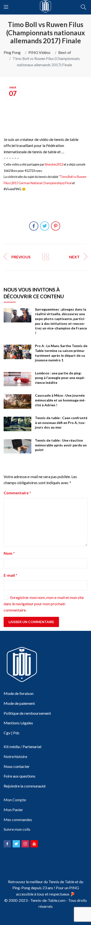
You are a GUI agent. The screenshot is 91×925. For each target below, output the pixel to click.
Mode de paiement (19, 703)
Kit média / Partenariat (22, 746)
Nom (9, 553)
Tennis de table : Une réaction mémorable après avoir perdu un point (61, 445)
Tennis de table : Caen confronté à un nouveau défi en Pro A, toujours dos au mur (61, 422)
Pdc (16, 732)
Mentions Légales (18, 723)
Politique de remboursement (27, 713)
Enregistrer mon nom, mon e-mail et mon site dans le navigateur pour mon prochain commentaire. (44, 603)
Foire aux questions (19, 776)
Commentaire (17, 492)
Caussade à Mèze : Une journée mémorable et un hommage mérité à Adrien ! (60, 400)
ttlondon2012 (54, 164)
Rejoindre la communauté (25, 786)
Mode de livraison (18, 693)
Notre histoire (15, 756)
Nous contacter (17, 766)
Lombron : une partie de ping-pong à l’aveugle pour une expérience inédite (60, 378)
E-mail (10, 575)
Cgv (7, 732)
